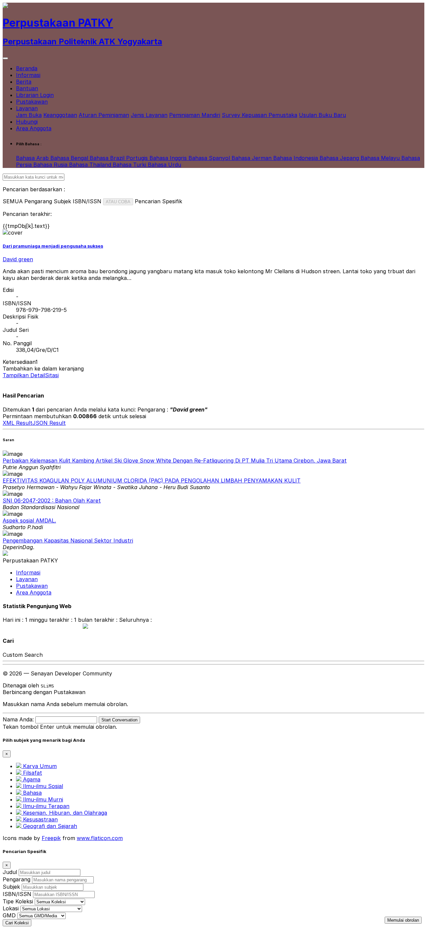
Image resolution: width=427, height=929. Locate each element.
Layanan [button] (27, 108)
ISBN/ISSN (17, 894)
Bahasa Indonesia (296, 158)
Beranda (26, 68)
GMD (9, 915)
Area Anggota (33, 128)
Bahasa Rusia (51, 164)
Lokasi (11, 908)
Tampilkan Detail (24, 375)
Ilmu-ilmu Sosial (42, 786)
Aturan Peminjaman (104, 115)
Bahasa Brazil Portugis (119, 158)
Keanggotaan (60, 115)
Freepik (51, 838)
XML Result (17, 423)
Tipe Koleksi (18, 901)
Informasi (28, 75)
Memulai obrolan (403, 920)
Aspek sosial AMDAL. (29, 520)
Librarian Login (35, 95)
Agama (30, 779)
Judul (10, 872)
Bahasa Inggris (168, 158)
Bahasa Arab (33, 158)
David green (18, 259)
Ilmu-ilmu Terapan (45, 806)
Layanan (27, 579)
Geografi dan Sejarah (49, 826)
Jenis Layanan (149, 115)
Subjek (11, 886)
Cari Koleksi (17, 922)
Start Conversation (119, 719)
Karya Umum (39, 766)
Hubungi (27, 121)
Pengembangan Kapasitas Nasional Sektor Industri (68, 540)
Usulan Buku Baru (322, 115)
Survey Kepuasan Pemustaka (259, 115)
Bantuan (27, 88)
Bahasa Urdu (164, 164)
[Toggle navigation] (5, 58)
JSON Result (49, 423)
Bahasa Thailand (91, 164)
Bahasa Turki (130, 164)
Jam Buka (29, 115)
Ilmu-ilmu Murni (42, 799)
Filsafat (31, 772)
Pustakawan (32, 101)
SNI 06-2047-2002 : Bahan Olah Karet (52, 500)
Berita (23, 81)
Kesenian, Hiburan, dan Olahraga (64, 812)
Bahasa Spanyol (210, 158)
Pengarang (16, 879)
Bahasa (31, 792)
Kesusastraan (39, 819)
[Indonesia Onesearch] (82, 626)
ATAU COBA (118, 201)
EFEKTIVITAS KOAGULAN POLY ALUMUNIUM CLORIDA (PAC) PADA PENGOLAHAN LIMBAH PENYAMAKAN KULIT (152, 480)
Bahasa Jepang (340, 158)
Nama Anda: (18, 719)
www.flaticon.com (100, 838)
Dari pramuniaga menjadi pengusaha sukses (53, 246)
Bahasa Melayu (381, 158)
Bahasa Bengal (70, 158)
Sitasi (52, 375)
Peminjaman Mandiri (194, 115)
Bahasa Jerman (252, 158)
